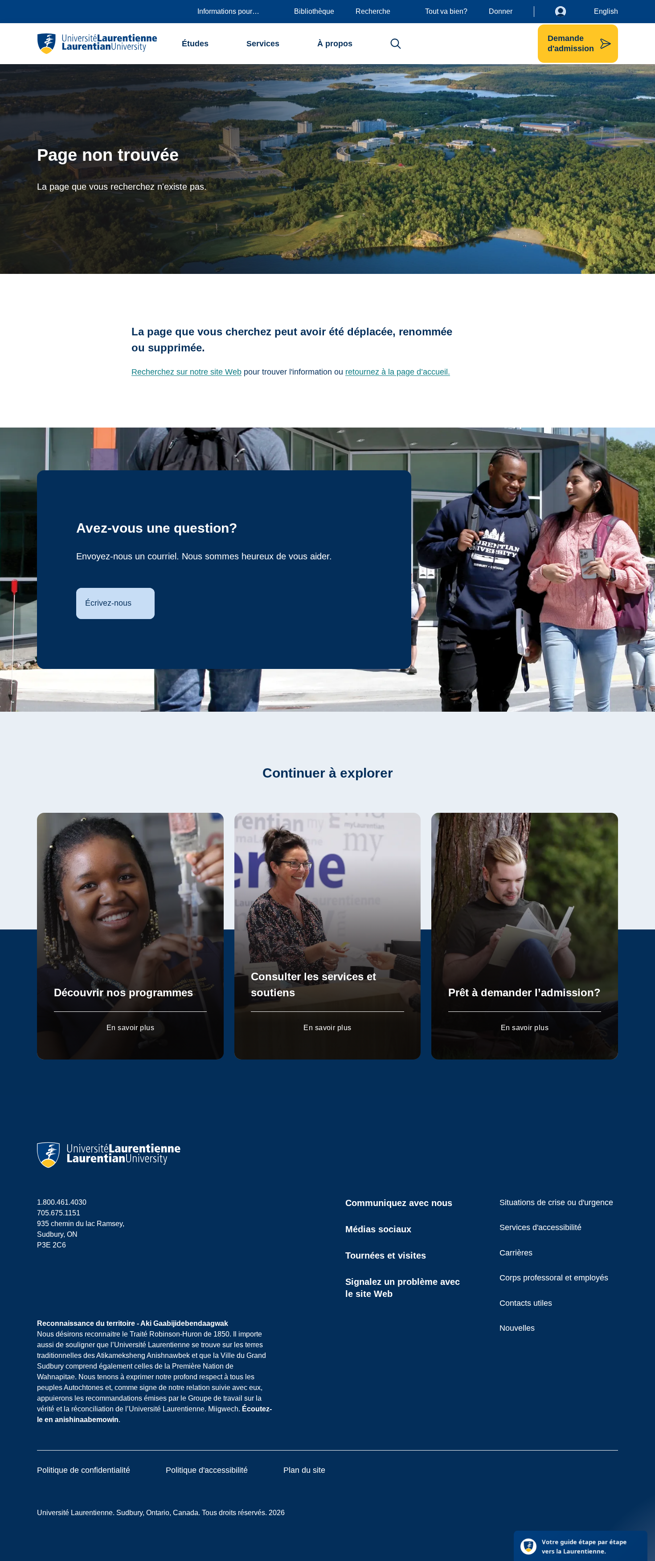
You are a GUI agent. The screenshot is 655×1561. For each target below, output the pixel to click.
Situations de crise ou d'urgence (556, 1202)
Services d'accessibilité (540, 1227)
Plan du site (304, 1470)
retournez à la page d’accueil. (397, 371)
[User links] (567, 11)
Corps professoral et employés (553, 1277)
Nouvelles (517, 1328)
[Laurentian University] (97, 44)
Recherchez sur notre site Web (186, 371)
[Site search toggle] (395, 43)
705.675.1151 (58, 1213)
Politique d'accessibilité (207, 1470)
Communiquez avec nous (398, 1203)
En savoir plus (130, 1027)
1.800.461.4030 (61, 1202)
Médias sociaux (378, 1229)
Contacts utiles (525, 1303)
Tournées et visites (385, 1255)
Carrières (515, 1252)
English (606, 11)
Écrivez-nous (108, 603)
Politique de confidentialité (83, 1470)
